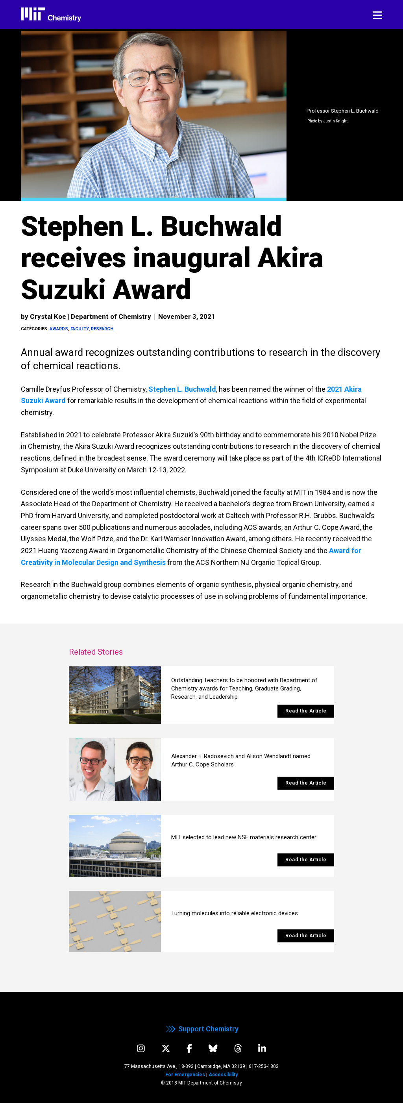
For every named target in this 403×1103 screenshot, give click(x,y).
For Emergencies (185, 1074)
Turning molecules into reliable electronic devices (234, 913)
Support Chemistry (208, 1029)
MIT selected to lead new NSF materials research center (243, 837)
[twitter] (165, 1048)
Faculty (79, 328)
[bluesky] (213, 1048)
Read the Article (305, 711)
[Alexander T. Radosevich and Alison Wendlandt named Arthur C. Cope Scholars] (115, 769)
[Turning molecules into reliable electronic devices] (115, 921)
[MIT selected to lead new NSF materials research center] (115, 846)
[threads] (238, 1048)
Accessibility (223, 1074)
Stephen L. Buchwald (182, 389)
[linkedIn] (262, 1048)
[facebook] (189, 1048)
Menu (377, 15)
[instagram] (141, 1048)
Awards (59, 328)
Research (102, 328)
